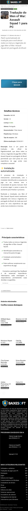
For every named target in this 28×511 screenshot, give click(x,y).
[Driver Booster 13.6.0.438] (21, 354)
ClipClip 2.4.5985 (19, 341)
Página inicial (3, 5)
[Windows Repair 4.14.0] (5, 334)
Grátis (15, 9)
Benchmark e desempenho (6, 324)
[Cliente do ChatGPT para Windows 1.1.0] (4, 447)
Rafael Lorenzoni (10, 228)
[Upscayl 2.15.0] (4, 456)
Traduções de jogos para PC (13, 5)
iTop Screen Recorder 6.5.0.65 (5, 362)
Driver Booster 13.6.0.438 (21, 361)
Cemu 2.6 (19, 382)
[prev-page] (2, 393)
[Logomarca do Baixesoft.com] (14, 2)
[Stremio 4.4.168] (21, 312)
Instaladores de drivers (20, 364)
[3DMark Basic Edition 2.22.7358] (5, 312)
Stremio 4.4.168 (21, 319)
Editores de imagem (5, 387)
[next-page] (4, 393)
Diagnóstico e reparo (5, 344)
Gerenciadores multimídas (21, 321)
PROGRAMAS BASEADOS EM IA (12, 432)
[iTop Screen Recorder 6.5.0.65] (5, 354)
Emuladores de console (20, 384)
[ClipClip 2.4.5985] (21, 334)
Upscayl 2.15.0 (13, 454)
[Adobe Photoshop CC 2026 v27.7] (5, 375)
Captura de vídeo (4, 366)
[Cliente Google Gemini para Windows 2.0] (4, 438)
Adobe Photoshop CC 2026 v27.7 (6, 384)
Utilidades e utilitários (20, 344)
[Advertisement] (14, 64)
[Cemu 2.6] (21, 375)
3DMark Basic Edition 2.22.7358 (5, 321)
